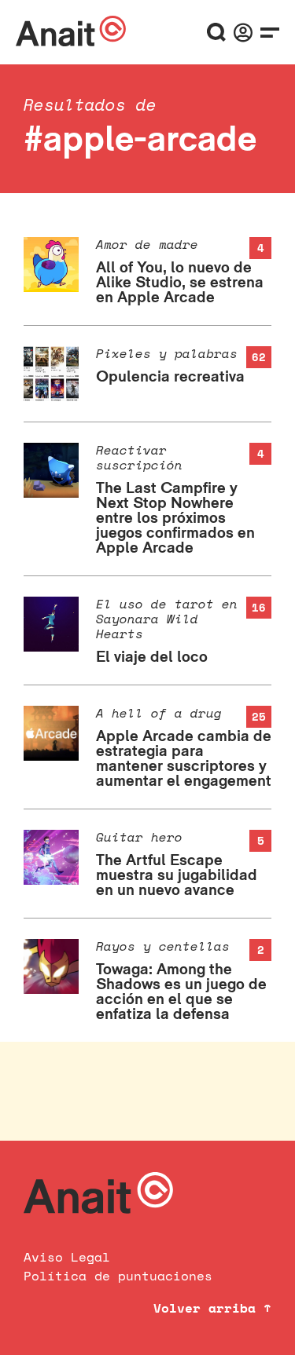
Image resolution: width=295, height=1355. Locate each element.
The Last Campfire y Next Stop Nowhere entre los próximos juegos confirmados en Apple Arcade (175, 517)
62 (259, 357)
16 (259, 607)
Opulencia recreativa (170, 376)
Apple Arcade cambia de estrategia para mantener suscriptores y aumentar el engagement (183, 758)
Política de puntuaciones (118, 1275)
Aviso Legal (67, 1256)
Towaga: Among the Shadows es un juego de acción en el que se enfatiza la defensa (181, 991)
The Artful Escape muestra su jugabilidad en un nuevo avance (176, 874)
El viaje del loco (152, 656)
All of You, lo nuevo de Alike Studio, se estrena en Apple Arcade (180, 281)
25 (259, 716)
